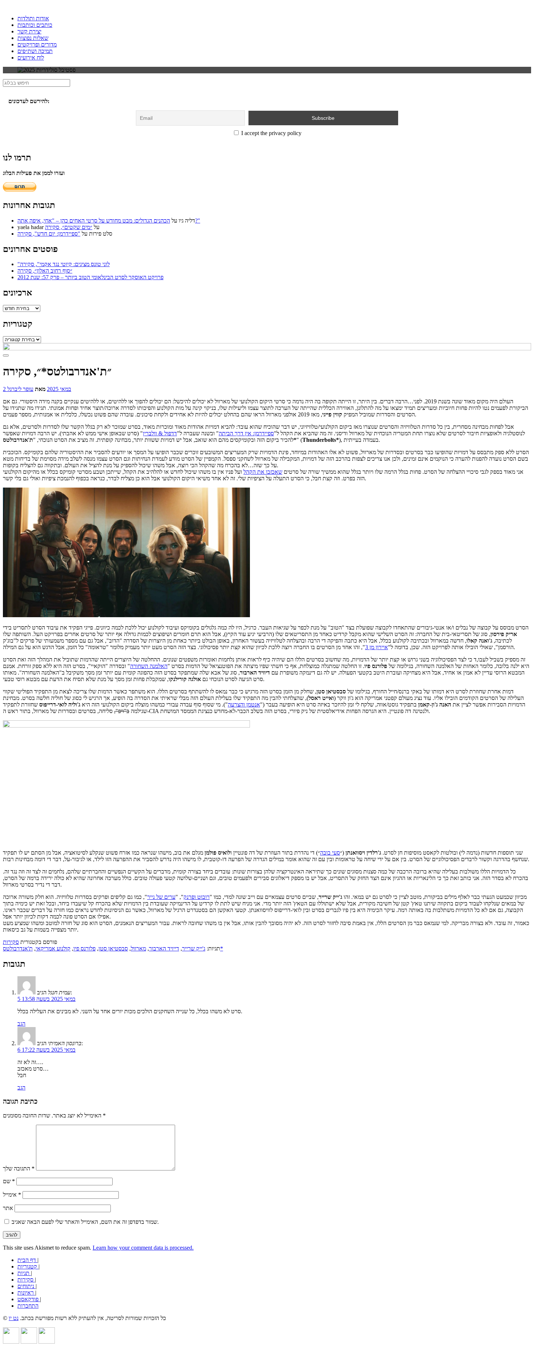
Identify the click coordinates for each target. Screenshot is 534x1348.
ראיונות (26, 1293)
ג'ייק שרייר (193, 948)
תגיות (24, 1273)
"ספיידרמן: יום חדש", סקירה (48, 234)
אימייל (12, 1195)
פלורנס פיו (84, 948)
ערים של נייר (161, 897)
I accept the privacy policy (271, 133)
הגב (21, 1024)
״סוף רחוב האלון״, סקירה (44, 271)
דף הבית (27, 1260)
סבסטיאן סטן (113, 948)
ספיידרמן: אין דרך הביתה (246, 433)
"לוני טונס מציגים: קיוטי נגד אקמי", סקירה (63, 264)
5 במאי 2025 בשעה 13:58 (46, 999)
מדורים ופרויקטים (37, 44)
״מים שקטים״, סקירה (68, 227)
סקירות (11, 942)
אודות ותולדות (33, 18)
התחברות (28, 1306)
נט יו (14, 1318)
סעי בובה (330, 853)
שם (9, 1181)
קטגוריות (28, 1266)
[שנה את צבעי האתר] (6, 355)
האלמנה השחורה (148, 666)
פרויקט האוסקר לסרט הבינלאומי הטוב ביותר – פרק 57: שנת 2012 (90, 277)
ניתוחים (26, 1286)
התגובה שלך (19, 1168)
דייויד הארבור (164, 948)
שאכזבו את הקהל (262, 472)
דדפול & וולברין (160, 433)
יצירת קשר (29, 31)
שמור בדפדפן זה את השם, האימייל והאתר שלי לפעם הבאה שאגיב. (85, 1222)
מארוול (138, 948)
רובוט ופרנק (196, 897)
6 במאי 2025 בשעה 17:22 (46, 1050)
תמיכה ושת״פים (35, 51)
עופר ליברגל (20, 389)
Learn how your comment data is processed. (143, 1248)
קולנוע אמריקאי (53, 948)
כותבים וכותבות (34, 25)
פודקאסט (28, 1299)
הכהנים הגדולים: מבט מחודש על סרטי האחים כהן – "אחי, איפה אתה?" (108, 220)
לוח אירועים (30, 57)
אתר (8, 1208)
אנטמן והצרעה (244, 704)
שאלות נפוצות (32, 38)
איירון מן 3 (376, 647)
